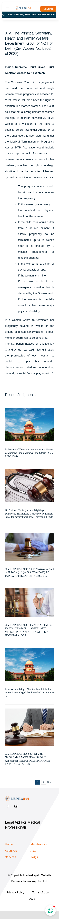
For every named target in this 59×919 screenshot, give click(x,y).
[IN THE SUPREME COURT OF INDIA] (29, 710)
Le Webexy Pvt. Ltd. (35, 881)
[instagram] (16, 806)
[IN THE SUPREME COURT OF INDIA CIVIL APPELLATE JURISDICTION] (29, 534)
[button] (50, 910)
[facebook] (8, 806)
